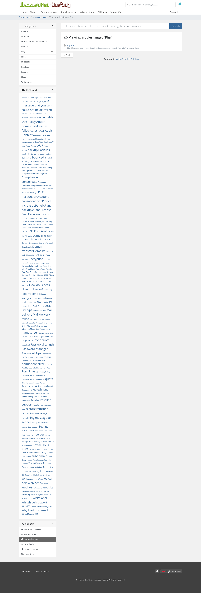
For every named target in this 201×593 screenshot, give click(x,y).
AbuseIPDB (33, 117)
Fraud (28, 269)
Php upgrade (30, 368)
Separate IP (30, 435)
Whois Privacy (42, 506)
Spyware (32, 449)
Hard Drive (37, 281)
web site (44, 483)
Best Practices (46, 154)
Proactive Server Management (34, 375)
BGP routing (26, 158)
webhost (27, 487)
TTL (42, 471)
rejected (35, 389)
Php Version (41, 368)
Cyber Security (46, 221)
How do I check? (40, 285)
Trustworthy (34, 471)
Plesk (49, 368)
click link (44, 170)
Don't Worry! (32, 255)
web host (34, 483)
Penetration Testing (30, 360)
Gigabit (31, 278)
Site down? (28, 445)
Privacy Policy (44, 372)
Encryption (36, 259)
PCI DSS (50, 357)
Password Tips (31, 353)
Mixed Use (34, 329)
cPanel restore (36, 214)
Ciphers (29, 170)
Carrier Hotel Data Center (32, 164)
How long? (48, 289)
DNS (31, 231)
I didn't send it (31, 294)
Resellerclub (38, 405)
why (50, 506)
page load (26, 345)
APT (52, 142)
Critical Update (28, 218)
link (44, 310)
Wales (40, 479)
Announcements (49, 11)
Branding (25, 161)
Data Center (49, 224)
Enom (31, 263)
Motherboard (44, 329)
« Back (67, 55)
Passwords (46, 353)
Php (23, 368)
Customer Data (40, 218)
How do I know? (32, 289)
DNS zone (40, 231)
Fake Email (33, 266)
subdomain (39, 456)
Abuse (24, 113)
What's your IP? (39, 494)
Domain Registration (30, 243)
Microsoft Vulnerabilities (37, 326)
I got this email (36, 298)
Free (33, 269)
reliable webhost (28, 393)
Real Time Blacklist (45, 386)
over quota (42, 340)
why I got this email (35, 510)
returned (42, 409)
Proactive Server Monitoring (33, 379)
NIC (27, 336)
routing (35, 422)
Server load (35, 438)
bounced (38, 157)
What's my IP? (27, 494)
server (40, 434)
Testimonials (48, 463)
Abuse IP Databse (34, 113)
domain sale (27, 247)
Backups (44, 150)
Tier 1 (45, 467)
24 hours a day (45, 97)
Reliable (44, 390)
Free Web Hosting (36, 275)
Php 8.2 (102, 46)
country (33, 192)
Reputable (26, 400)
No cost (31, 340)
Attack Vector (31, 146)
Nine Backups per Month (40, 336)
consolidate (29, 182)
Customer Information (31, 221)
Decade (34, 227)
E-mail (41, 255)
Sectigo (44, 426)
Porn (25, 371)
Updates (46, 475)
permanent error (33, 364)
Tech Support (38, 460)
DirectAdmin (43, 227)
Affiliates (102, 11)
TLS (23, 471)
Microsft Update (28, 323)
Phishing (48, 364)
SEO (23, 435)
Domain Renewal (46, 243)
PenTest (41, 360)
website (48, 487)
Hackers (29, 281)
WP (36, 514)
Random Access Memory (36, 383)
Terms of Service (35, 463)
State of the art (42, 449)
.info (32, 97)
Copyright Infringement (31, 185)
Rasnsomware (27, 386)
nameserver (30, 333)
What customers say (30, 491)
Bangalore (35, 154)
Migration (26, 329)
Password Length (42, 344)
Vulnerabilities (31, 479)
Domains (39, 251)
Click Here (37, 170)
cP (38, 192)
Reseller (34, 400)
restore (31, 409)
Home (24, 11)
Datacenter (26, 227)
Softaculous (41, 445)
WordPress (28, 514)
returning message (34, 413)
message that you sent (42, 319)
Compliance (30, 177)
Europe (42, 263)
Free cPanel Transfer (44, 269)
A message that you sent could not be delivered (37, 105)
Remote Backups (42, 393)
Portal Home (24, 17)
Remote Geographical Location (34, 396)
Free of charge (36, 272)
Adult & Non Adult (37, 131)
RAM (23, 383)
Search (176, 26)
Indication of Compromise (38, 302)
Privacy (33, 371)
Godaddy (38, 278)
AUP (40, 145)
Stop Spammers (33, 452)
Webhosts (38, 488)
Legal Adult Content (36, 306)
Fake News (43, 266)
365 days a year (40, 101)
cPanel (38, 205)
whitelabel (40, 498)
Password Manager (35, 349)
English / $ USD (173, 571)
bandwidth (26, 154)
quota (49, 379)
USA (23, 479)
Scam (40, 422)
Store (33, 11)
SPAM (25, 449)
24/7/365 (29, 101)
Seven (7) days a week (38, 441)
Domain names (42, 239)
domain (38, 235)
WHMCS (26, 506)
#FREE (24, 97)
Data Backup (38, 224)
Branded (48, 158)
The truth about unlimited (32, 467)
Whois (33, 506)
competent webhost (30, 173)
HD (44, 281)
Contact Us (115, 11)
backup (33, 150)
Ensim (36, 263)
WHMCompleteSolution (127, 59)
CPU (48, 214)
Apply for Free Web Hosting (39, 142)
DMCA (24, 231)
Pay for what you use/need (32, 357)
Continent (42, 182)
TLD (51, 467)
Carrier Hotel (43, 161)
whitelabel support (34, 502)
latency (25, 306)
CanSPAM (34, 161)
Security (26, 430)
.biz (28, 97)
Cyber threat (27, 224)
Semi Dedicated (45, 430)
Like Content (38, 310)
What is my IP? (44, 491)
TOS (27, 471)
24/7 (23, 101)
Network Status (87, 11)
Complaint (42, 173)
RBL (35, 386)
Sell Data (35, 430)
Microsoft (39, 323)
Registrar (25, 390)
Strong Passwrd (47, 452)
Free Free (25, 272)
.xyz (36, 97)
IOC (50, 302)
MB (31, 319)
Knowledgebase (68, 11)
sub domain (26, 456)
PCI (45, 357)
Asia (23, 146)
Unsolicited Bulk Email (33, 475)
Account (174, 11)
